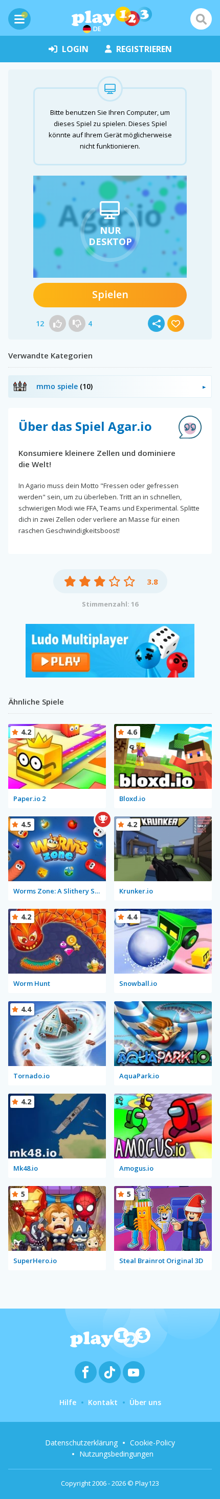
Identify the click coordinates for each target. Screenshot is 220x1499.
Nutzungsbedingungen (116, 1454)
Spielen (110, 294)
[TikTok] (110, 1372)
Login (75, 49)
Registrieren (144, 49)
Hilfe (67, 1402)
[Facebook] (86, 1372)
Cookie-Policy (152, 1442)
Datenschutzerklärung (81, 1442)
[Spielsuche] (201, 19)
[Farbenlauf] (110, 675)
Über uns (145, 1402)
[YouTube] (134, 1372)
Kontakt (103, 1402)
